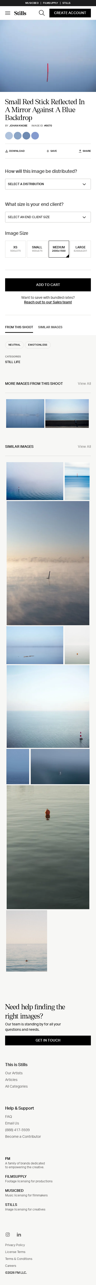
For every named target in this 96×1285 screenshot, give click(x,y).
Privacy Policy (15, 1245)
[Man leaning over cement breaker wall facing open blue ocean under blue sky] (67, 413)
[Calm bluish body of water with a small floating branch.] (34, 645)
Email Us (12, 1123)
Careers (10, 1265)
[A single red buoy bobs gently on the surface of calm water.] (48, 847)
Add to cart (48, 285)
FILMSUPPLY (16, 1176)
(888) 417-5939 (17, 1130)
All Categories (16, 1086)
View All (84, 384)
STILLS (11, 1205)
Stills (66, 3)
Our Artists (14, 1073)
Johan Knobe (18, 125)
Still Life (12, 362)
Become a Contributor (23, 1137)
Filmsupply (50, 3)
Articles (11, 1080)
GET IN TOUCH (48, 1040)
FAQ (8, 1117)
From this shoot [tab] (19, 327)
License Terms (15, 1252)
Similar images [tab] (50, 327)
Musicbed (31, 3)
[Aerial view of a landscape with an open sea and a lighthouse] (48, 706)
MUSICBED (14, 1191)
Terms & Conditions (18, 1258)
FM (7, 1158)
